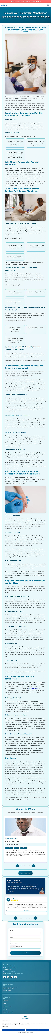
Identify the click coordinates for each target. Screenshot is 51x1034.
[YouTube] (15, 977)
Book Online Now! (25, 873)
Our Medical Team (7, 1006)
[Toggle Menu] (48, 5)
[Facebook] (4, 977)
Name (11, 930)
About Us (5, 1000)
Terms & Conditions (8, 1012)
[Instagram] (8, 977)
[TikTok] (11, 977)
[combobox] (13, 947)
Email (11, 937)
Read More (28, 910)
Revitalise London (33, 688)
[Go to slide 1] (19, 918)
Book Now (25, 953)
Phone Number (14, 944)
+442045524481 (11, 972)
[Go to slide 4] (24, 918)
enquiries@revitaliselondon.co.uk (15, 974)
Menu (4, 1003)
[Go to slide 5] (26, 918)
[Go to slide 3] (24, 865)
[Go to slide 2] (22, 865)
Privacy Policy (6, 1009)
